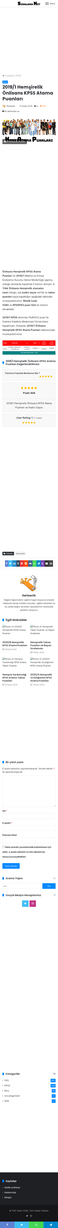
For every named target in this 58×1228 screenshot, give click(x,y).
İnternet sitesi (9, 835)
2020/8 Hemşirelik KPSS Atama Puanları (14, 644)
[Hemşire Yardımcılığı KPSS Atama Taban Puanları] (15, 664)
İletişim (8, 1197)
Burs (6, 1090)
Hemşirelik (20, 553)
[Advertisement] (29, 39)
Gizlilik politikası (12, 1187)
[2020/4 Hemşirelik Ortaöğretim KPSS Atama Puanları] (43, 664)
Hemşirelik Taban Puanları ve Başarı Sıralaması (40, 645)
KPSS (18, 75)
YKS (6, 1080)
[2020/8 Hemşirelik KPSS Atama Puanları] (15, 632)
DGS (6, 1101)
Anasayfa (9, 75)
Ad (4, 811)
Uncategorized (11, 1096)
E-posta (7, 823)
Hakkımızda (10, 1192)
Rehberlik (11, 106)
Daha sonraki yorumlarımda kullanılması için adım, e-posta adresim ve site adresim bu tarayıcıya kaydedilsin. (26, 852)
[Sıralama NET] (29, 3)
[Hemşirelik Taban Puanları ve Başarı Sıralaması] (43, 632)
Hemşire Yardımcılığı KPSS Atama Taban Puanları (14, 677)
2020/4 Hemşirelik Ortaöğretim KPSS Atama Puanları (41, 677)
